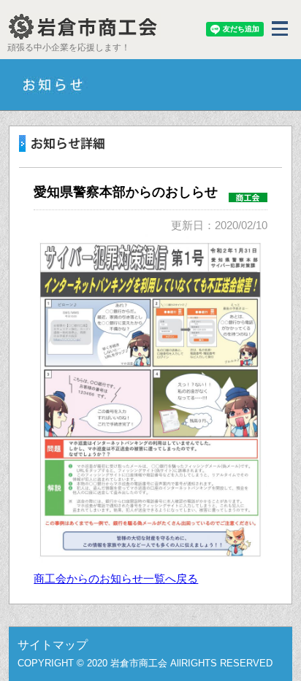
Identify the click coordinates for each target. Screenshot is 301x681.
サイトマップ (53, 645)
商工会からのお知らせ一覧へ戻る (116, 578)
